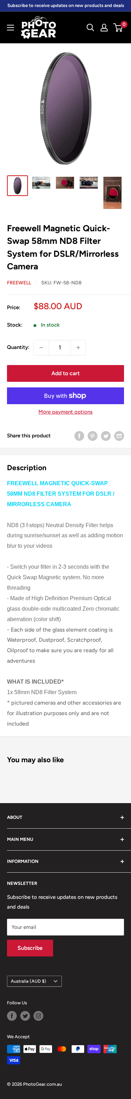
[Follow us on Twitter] (25, 1016)
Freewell (19, 283)
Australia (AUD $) (28, 981)
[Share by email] (119, 436)
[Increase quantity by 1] (78, 347)
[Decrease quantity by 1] (41, 347)
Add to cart (65, 373)
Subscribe (30, 948)
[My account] (104, 27)
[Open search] (90, 27)
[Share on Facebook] (79, 436)
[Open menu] (10, 27)
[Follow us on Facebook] (12, 1016)
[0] (118, 27)
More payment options (65, 412)
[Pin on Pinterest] (92, 436)
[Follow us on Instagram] (38, 1016)
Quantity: (18, 347)
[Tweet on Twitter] (106, 436)
